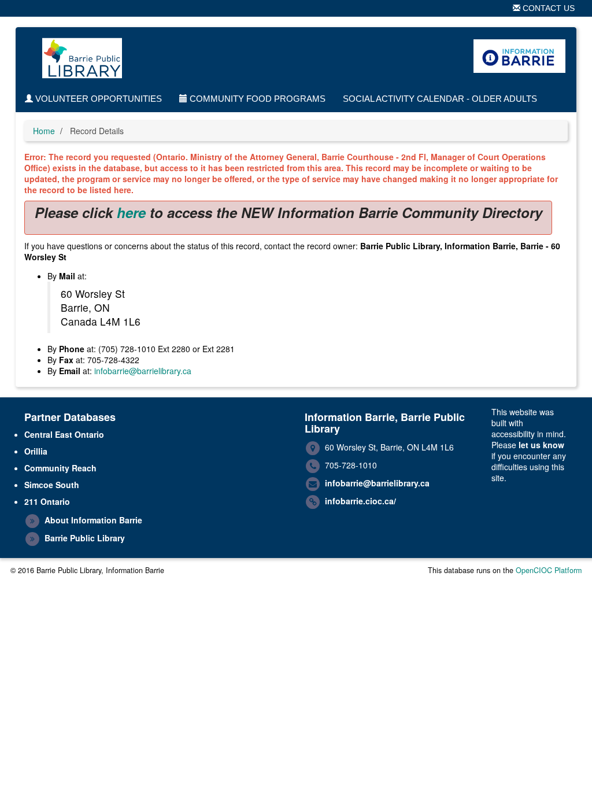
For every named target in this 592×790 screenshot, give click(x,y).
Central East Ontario (64, 434)
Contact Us (547, 8)
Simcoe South (51, 484)
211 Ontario (47, 501)
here (131, 212)
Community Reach (60, 468)
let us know (541, 445)
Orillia (35, 451)
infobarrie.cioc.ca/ (360, 501)
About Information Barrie (93, 520)
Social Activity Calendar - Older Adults (440, 99)
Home (44, 130)
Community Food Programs (256, 99)
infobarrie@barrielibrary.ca (142, 370)
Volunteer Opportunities (97, 99)
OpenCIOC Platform (549, 570)
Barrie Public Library (85, 538)
